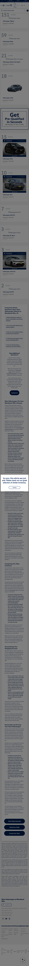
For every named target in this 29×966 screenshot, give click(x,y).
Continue (14, 487)
